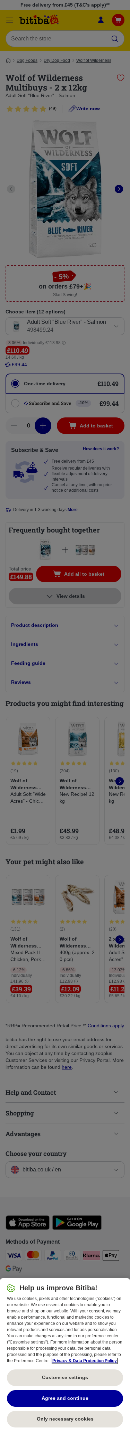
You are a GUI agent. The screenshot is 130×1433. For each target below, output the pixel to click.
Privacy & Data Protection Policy (84, 1360)
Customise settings (65, 1377)
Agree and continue (65, 1398)
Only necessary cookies (65, 1419)
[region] (65, 1355)
